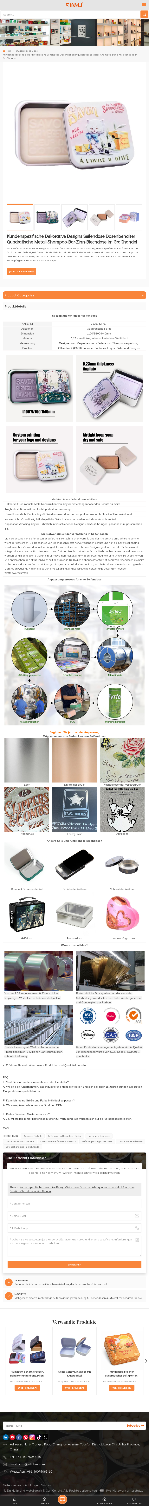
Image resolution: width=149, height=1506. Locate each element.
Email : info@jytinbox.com (27, 1464)
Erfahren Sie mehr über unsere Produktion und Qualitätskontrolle (46, 1065)
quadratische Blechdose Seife (20, 1141)
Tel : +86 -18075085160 (25, 1456)
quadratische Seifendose (131, 1141)
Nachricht (48, 1485)
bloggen (34, 1485)
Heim (8, 50)
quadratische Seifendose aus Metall (58, 1141)
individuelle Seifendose (99, 1136)
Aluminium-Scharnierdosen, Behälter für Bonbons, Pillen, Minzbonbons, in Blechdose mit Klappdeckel (27, 1373)
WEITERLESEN (27, 1388)
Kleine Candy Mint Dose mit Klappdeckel (74, 1373)
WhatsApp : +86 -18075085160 (31, 1471)
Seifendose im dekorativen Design (64, 1136)
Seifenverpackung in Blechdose (97, 1141)
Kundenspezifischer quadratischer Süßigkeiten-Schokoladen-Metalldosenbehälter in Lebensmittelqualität (122, 1373)
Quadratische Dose (27, 50)
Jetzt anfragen (23, 271)
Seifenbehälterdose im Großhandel (23, 1146)
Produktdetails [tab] (15, 306)
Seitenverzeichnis (15, 1485)
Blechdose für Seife (32, 1136)
